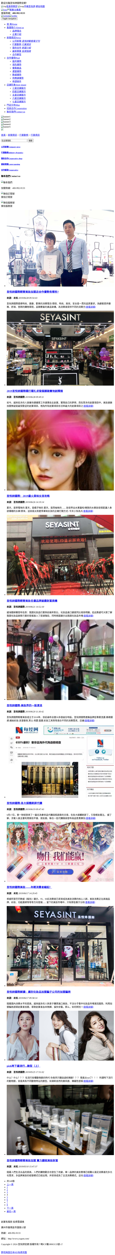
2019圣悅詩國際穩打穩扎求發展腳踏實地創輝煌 (35, 391)
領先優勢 (16, 64)
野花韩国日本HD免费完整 (14, 1252)
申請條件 (16, 81)
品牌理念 (16, 31)
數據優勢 (16, 75)
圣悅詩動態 (27, 41)
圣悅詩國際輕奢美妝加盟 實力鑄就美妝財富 (32, 1160)
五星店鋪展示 (19, 95)
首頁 (3, 135)
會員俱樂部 (11, 6)
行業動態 (16, 44)
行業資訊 (26, 44)
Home (12, 24)
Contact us (16, 112)
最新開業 (16, 51)
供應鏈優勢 (18, 78)
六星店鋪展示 (19, 98)
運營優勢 (16, 71)
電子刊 (36, 41)
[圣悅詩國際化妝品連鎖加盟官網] (11, 10)
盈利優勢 (16, 61)
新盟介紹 (26, 48)
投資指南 (26, 51)
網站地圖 (40, 6)
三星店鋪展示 (19, 88)
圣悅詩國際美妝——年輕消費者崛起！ (29, 887)
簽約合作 (16, 48)
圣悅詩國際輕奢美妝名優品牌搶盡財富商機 (32, 600)
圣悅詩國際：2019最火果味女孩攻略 (28, 495)
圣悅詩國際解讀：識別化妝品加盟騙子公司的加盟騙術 (39, 991)
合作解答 (16, 54)
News (14, 37)
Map (13, 105)
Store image (16, 85)
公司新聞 (16, 41)
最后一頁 (11, 1211)
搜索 (30, 141)
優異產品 (16, 68)
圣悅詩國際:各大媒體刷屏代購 (24, 803)
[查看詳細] (90, 307)
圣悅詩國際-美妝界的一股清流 (24, 705)
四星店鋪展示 (19, 91)
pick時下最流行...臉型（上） (23, 1065)
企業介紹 (16, 34)
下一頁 (10, 1208)
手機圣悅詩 (29, 6)
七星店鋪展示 (19, 101)
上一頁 (10, 1184)
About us (15, 27)
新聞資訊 (12, 135)
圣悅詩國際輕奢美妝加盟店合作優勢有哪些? (33, 291)
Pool (13, 58)
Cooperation (17, 108)
